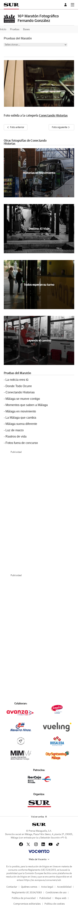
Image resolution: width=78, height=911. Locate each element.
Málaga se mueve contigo (22, 398)
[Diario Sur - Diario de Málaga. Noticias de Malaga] (11, 4)
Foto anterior (17, 127)
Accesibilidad (64, 887)
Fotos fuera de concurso (21, 442)
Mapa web (60, 898)
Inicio (3, 29)
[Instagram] (36, 844)
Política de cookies (54, 904)
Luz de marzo (14, 430)
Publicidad (45, 898)
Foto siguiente (60, 127)
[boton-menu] (72, 4)
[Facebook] (21, 844)
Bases (26, 29)
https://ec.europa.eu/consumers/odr (42, 880)
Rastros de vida (16, 436)
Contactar (11, 887)
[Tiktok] (57, 844)
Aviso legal (47, 887)
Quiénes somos (29, 887)
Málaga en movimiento (20, 411)
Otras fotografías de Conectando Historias (25, 142)
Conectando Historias (53, 115)
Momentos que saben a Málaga (26, 405)
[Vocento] (39, 851)
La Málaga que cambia (20, 417)
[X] (28, 844)
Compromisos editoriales (27, 904)
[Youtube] (50, 844)
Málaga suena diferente (21, 423)
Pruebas (14, 29)
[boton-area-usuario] (66, 5)
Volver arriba (37, 817)
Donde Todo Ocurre (18, 386)
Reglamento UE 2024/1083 (27, 892)
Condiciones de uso (56, 892)
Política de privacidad (24, 898)
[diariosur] (39, 824)
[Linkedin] (43, 844)
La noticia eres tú (16, 379)
